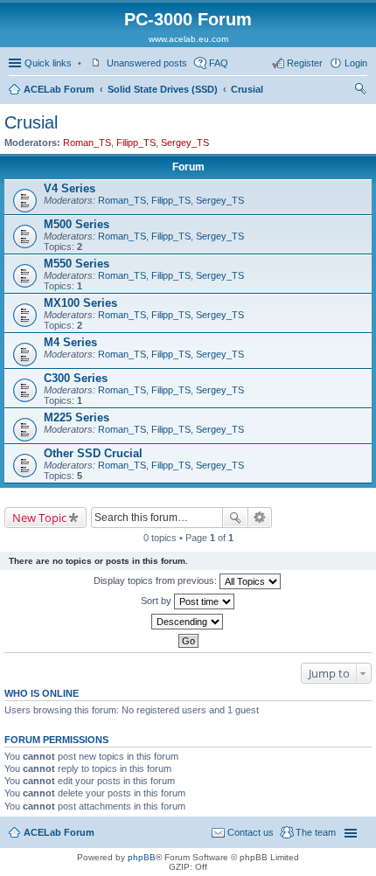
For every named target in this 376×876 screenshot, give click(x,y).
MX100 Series (80, 302)
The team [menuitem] (316, 832)
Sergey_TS (185, 142)
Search (235, 517)
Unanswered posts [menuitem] (147, 63)
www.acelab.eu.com (188, 39)
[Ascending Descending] (188, 621)
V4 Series (69, 188)
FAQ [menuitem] (218, 63)
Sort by (157, 600)
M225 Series (76, 417)
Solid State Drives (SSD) (163, 89)
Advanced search (260, 517)
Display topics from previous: (156, 580)
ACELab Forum (59, 89)
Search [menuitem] (360, 91)
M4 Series (70, 342)
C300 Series (76, 378)
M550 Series (76, 263)
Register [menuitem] (305, 63)
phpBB (142, 857)
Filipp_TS (136, 142)
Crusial (247, 89)
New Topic (39, 517)
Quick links (48, 63)
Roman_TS (87, 142)
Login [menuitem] (356, 63)
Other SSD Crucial (93, 453)
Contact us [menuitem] (250, 832)
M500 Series (76, 224)
